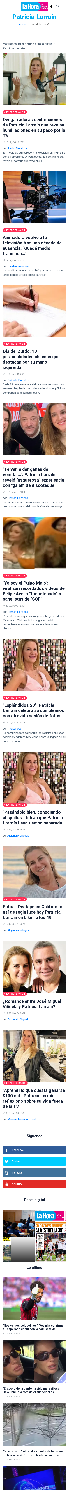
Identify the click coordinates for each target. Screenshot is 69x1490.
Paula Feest (15, 728)
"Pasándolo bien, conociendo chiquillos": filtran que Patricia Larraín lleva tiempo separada (33, 818)
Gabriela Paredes (18, 380)
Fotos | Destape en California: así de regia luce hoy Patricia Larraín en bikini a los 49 (32, 912)
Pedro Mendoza (17, 148)
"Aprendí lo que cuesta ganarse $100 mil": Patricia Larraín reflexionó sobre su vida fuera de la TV (34, 1098)
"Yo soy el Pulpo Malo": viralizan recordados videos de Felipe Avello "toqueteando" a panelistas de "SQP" (34, 591)
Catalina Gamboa (18, 266)
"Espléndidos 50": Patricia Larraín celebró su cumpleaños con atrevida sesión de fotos (33, 711)
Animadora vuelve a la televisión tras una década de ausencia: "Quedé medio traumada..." (32, 245)
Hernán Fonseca (18, 498)
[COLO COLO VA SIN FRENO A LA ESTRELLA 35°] (30, 1236)
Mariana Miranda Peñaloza (24, 1119)
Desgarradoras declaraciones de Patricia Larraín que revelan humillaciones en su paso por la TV (34, 127)
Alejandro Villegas (18, 835)
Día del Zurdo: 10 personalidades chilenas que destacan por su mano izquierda (31, 359)
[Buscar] (58, 6)
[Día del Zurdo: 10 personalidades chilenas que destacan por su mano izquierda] (34, 311)
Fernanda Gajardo (18, 1019)
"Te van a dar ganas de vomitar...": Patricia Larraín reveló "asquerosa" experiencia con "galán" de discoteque (33, 477)
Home (22, 24)
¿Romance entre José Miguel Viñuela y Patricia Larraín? (32, 1004)
